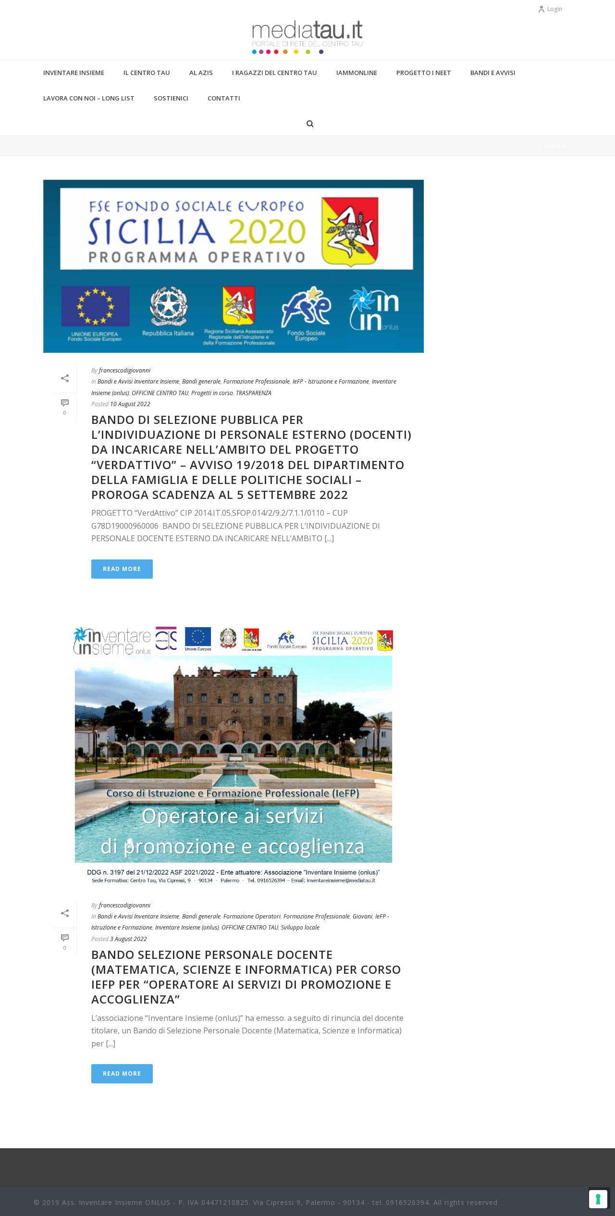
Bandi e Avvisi (493, 72)
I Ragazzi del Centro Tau (274, 72)
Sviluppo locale (300, 927)
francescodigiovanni (124, 370)
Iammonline (356, 72)
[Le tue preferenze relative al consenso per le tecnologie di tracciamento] (598, 1199)
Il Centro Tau (146, 72)
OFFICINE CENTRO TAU (160, 393)
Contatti (224, 98)
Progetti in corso (212, 393)
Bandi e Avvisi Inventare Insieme (138, 381)
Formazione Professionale (256, 381)
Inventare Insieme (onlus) (187, 927)
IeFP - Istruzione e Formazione (331, 381)
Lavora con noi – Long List (89, 98)
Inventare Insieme (73, 72)
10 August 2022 (130, 404)
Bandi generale (201, 381)
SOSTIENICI (171, 98)
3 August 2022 (128, 939)
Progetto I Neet (423, 72)
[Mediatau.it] (307, 38)
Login (554, 9)
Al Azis (201, 72)
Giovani (362, 916)
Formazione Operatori (252, 916)
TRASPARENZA (253, 393)
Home (553, 146)
